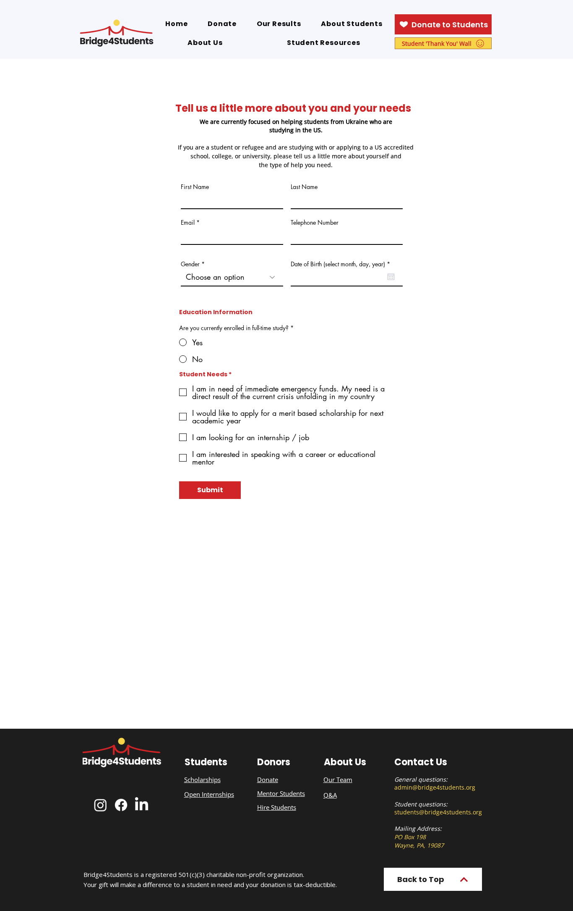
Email (188, 223)
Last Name (304, 187)
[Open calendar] (391, 276)
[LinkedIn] (141, 805)
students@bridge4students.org (438, 812)
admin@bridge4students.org (434, 787)
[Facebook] (121, 805)
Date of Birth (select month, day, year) (342, 264)
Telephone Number (315, 223)
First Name (195, 187)
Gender (190, 264)
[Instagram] (100, 805)
